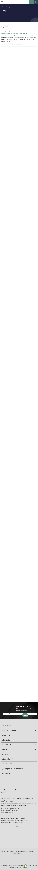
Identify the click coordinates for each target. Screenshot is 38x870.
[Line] (25, 866)
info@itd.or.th (9, 812)
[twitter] (19, 838)
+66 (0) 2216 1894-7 (12, 809)
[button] (31, 2)
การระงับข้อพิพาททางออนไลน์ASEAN (14, 34)
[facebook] (18, 830)
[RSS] (19, 842)
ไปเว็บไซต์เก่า (6, 773)
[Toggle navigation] (2, 2)
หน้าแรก (3, 7)
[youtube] (18, 834)
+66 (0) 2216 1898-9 (12, 811)
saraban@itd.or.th (18, 822)
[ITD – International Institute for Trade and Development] (17, 2)
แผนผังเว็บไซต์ (7, 764)
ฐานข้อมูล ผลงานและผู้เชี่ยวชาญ (13, 768)
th (26, 2)
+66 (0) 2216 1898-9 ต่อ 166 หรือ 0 (16, 820)
